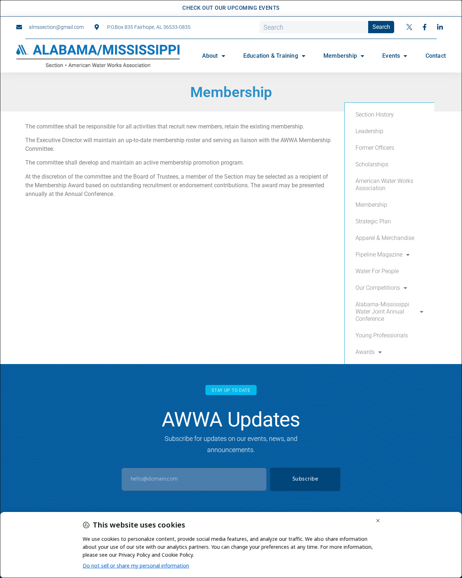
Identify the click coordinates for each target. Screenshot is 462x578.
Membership (340, 55)
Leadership (369, 131)
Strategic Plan (373, 221)
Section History (375, 114)
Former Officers (375, 147)
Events (391, 55)
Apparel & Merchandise (385, 238)
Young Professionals (382, 335)
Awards (365, 352)
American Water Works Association (384, 185)
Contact (436, 55)
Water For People (377, 271)
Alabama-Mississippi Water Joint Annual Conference (382, 311)
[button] (230, 390)
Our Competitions (378, 287)
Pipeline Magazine (379, 254)
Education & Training (270, 55)
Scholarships (372, 164)
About (210, 55)
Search (381, 26)
